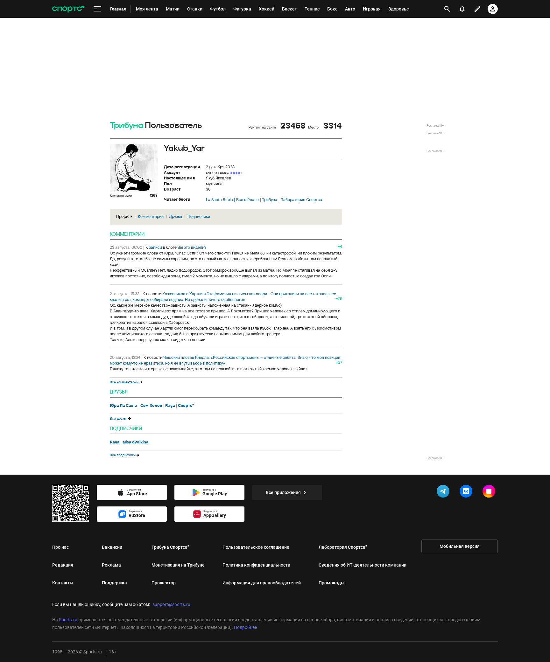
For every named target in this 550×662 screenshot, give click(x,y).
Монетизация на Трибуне (178, 565)
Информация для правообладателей (261, 582)
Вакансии (112, 547)
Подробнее (245, 627)
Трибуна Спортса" (170, 547)
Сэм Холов (151, 406)
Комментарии (151, 216)
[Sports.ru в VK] (467, 492)
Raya (170, 406)
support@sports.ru (171, 604)
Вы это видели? (192, 247)
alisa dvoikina (135, 442)
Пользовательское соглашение (255, 547)
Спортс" (186, 406)
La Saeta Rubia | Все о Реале (232, 200)
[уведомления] (462, 9)
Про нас (60, 547)
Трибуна (126, 125)
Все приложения (283, 492)
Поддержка (114, 582)
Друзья (175, 216)
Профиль (124, 216)
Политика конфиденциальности (256, 565)
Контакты (62, 582)
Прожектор (164, 582)
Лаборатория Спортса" (343, 547)
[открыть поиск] (447, 9)
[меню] (97, 9)
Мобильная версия (460, 546)
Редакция (62, 565)
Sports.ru (68, 619)
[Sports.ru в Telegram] (444, 492)
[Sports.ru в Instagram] (490, 492)
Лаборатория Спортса (301, 200)
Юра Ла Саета (123, 406)
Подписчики (198, 216)
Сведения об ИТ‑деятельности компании (362, 565)
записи (155, 247)
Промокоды (331, 582)
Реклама (111, 565)
